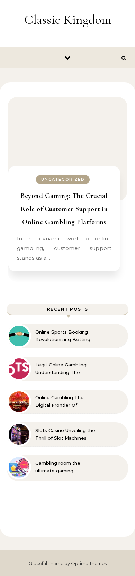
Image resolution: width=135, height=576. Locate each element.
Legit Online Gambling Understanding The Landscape (61, 369)
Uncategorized (62, 179)
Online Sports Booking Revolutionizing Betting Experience (62, 336)
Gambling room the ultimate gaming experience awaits (57, 467)
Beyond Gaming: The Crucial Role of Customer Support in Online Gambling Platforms (64, 209)
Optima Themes (89, 563)
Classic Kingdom (67, 20)
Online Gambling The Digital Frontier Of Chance (59, 402)
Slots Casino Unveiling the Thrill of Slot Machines (65, 434)
